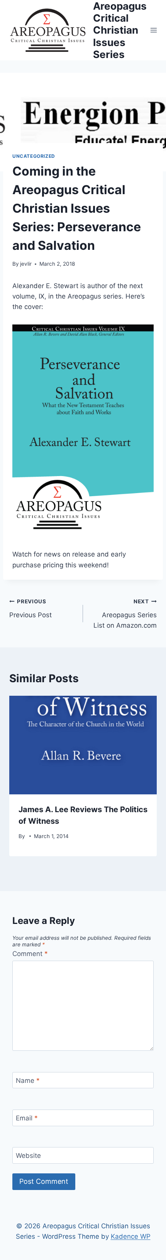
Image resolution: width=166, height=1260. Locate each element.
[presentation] (83, 745)
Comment (30, 954)
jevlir (26, 264)
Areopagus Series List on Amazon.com (125, 613)
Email (27, 1118)
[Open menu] (154, 30)
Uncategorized (33, 156)
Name (28, 1080)
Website (28, 1155)
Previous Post (30, 608)
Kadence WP (131, 1236)
